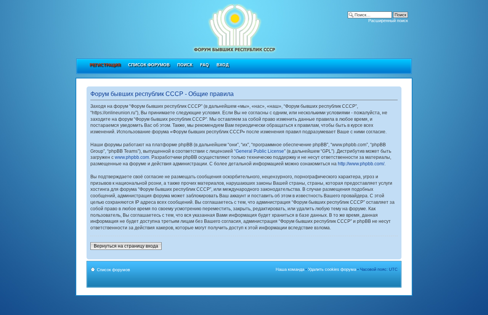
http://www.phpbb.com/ (361, 163)
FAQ (204, 64)
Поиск (185, 64)
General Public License (260, 151)
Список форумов (149, 64)
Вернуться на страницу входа (126, 246)
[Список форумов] (197, 27)
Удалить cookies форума (332, 269)
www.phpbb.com (132, 157)
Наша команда (290, 269)
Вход (223, 64)
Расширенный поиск (388, 20)
